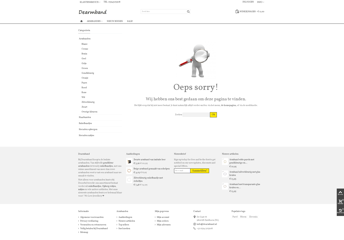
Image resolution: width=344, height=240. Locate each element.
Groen (85, 68)
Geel (84, 58)
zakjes (81, 189)
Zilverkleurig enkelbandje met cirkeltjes (148, 179)
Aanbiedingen (125, 217)
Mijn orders (162, 221)
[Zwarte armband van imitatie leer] (129, 161)
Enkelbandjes (85, 123)
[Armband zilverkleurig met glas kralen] (225, 173)
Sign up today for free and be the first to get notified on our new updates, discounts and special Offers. (194, 163)
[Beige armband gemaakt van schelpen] (129, 170)
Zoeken (178, 114)
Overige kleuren (89, 111)
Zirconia (253, 216)
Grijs (84, 63)
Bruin (84, 53)
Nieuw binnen (115, 21)
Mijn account (162, 217)
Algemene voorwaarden (92, 217)
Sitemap (84, 232)
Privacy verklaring (89, 221)
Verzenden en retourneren (93, 224)
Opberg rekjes (109, 186)
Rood (84, 87)
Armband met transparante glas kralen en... (244, 186)
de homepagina (228, 105)
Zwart (84, 107)
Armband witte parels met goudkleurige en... (241, 161)
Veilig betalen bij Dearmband (94, 228)
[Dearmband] (92, 11)
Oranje (85, 78)
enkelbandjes (106, 166)
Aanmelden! (199, 171)
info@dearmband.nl (207, 224)
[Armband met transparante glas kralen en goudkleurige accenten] (225, 186)
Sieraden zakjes (86, 135)
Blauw (84, 44)
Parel (235, 216)
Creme (85, 49)
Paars (84, 82)
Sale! (130, 21)
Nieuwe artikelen (126, 221)
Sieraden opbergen (88, 129)
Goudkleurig (88, 73)
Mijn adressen (163, 224)
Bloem (243, 216)
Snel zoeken (124, 228)
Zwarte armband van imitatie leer (150, 159)
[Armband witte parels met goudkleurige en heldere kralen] (225, 161)
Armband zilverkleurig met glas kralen (244, 174)
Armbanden (94, 21)
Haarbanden (85, 117)
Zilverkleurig (88, 102)
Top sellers (123, 224)
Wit (83, 97)
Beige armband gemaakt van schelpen (152, 168)
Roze (84, 92)
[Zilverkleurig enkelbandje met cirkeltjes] (129, 179)
